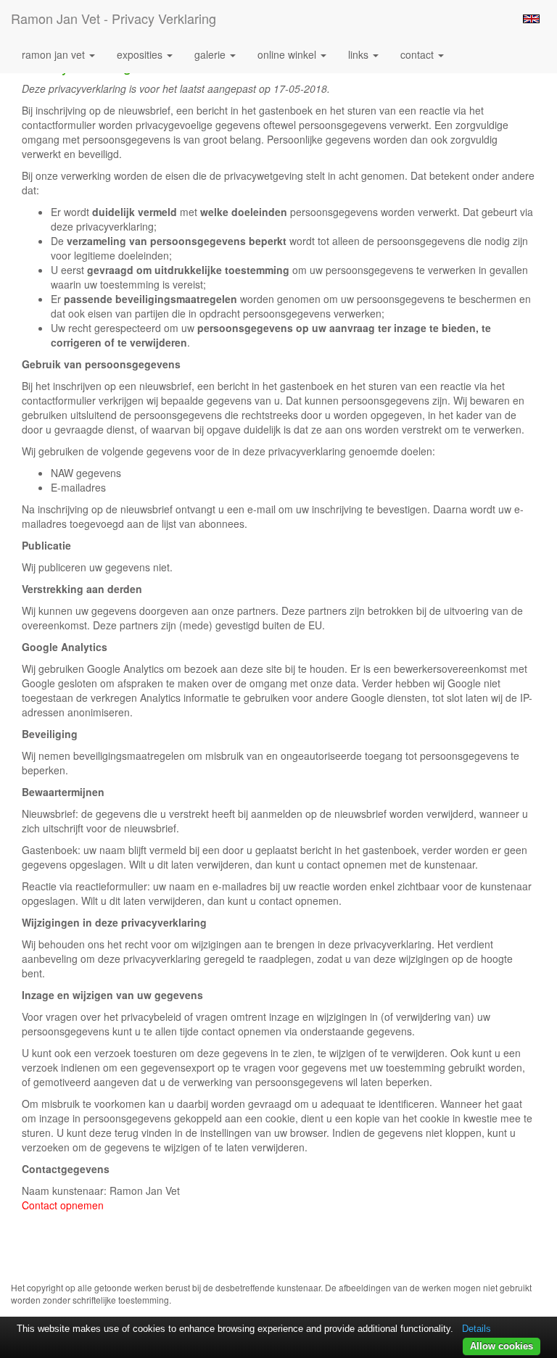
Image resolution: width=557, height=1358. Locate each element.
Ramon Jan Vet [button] (55, 54)
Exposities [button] (141, 54)
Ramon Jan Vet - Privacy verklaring (113, 18)
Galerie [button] (211, 54)
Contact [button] (418, 54)
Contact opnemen (63, 1205)
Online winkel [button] (288, 54)
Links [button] (359, 54)
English (531, 19)
